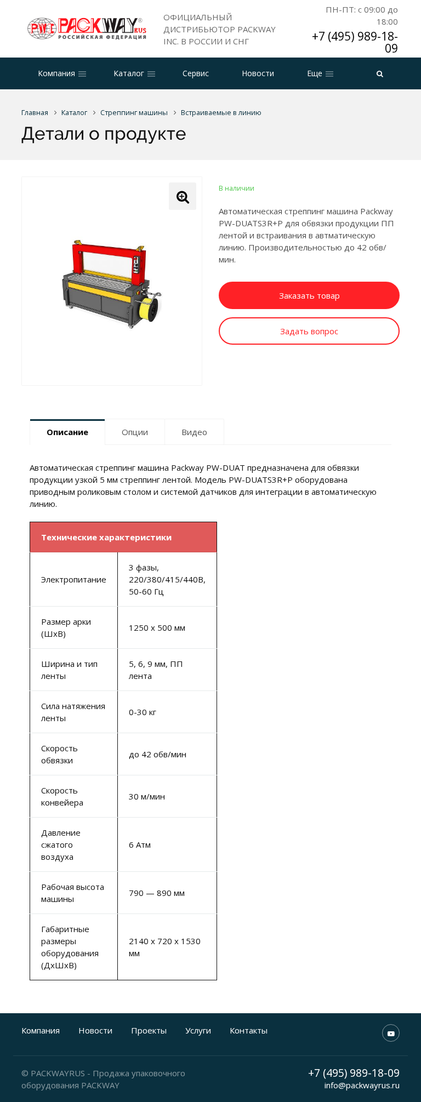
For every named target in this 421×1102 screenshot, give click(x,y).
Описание (67, 431)
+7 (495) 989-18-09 (355, 42)
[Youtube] (391, 1033)
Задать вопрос (309, 331)
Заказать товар (309, 295)
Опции (135, 431)
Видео (194, 431)
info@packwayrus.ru (362, 1085)
